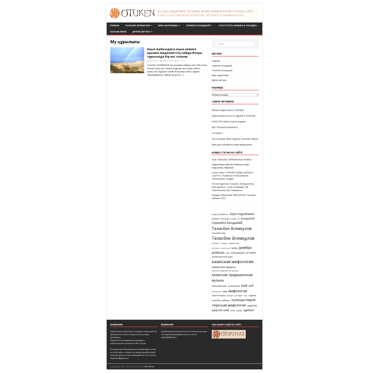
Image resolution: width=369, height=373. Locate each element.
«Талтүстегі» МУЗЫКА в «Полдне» (237, 25)
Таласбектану (218, 233)
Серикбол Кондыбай (198, 25)
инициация (237, 252)
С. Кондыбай (246, 218)
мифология (237, 290)
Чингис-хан (234, 243)
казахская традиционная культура (225, 271)
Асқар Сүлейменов (220, 214)
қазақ (239, 310)
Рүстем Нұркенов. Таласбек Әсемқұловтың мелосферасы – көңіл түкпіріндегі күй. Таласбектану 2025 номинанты (233, 187)
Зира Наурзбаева (168, 25)
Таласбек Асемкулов (232, 228)
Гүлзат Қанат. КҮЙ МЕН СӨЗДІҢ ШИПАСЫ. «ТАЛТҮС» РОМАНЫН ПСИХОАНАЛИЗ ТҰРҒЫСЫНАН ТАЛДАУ (233, 175)
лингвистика (217, 292)
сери (245, 296)
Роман (234, 219)
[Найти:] (235, 43)
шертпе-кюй (220, 310)
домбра (245, 247)
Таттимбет (217, 133)
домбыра (218, 252)
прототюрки (219, 295)
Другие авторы (141, 31)
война (235, 248)
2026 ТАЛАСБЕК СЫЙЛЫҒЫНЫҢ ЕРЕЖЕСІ (232, 159)
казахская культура (222, 256)
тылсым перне (243, 299)
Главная (114, 25)
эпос (232, 310)
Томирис (224, 243)
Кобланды (225, 219)
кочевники (234, 285)
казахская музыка (224, 267)
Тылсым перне (118, 31)
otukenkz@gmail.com (119, 358)
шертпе (252, 305)
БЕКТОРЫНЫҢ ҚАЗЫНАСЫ (225, 127)
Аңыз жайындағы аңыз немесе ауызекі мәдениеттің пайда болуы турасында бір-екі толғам (174, 52)
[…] (182, 74)
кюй (244, 285)
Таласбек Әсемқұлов (137, 25)
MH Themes (149, 366)
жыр (227, 253)
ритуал (230, 295)
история (251, 252)
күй (251, 286)
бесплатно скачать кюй (221, 248)
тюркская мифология (229, 305)
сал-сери (238, 295)
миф (225, 291)
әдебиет (249, 310)
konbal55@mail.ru (169, 337)
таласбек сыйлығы (221, 300)
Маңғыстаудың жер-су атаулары (228, 110)
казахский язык (219, 286)
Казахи (215, 218)
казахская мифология (232, 261)
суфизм (252, 295)
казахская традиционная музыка (232, 277)
